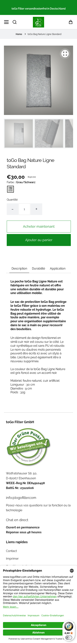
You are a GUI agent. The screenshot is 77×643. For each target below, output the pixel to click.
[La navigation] (7, 22)
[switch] (68, 638)
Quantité (12, 199)
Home (19, 34)
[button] (15, 22)
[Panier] (69, 22)
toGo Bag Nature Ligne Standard (44, 34)
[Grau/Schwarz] (10, 189)
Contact (11, 551)
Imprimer (12, 558)
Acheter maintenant (39, 226)
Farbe (21, 182)
